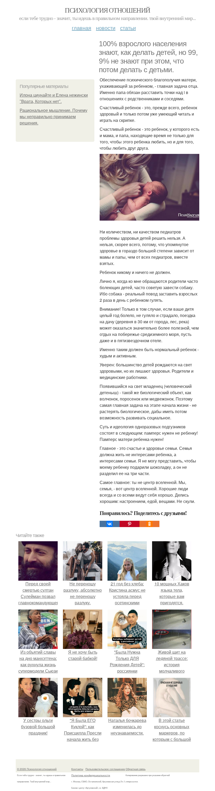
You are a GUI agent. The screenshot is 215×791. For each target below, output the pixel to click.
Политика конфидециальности (90, 775)
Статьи (128, 28)
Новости (105, 28)
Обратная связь (136, 769)
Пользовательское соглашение (105, 769)
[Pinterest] (129, 524)
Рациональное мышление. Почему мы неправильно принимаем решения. (53, 116)
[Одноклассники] (149, 524)
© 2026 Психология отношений (37, 769)
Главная (81, 28)
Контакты (77, 769)
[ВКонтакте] (110, 524)
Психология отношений (107, 10)
